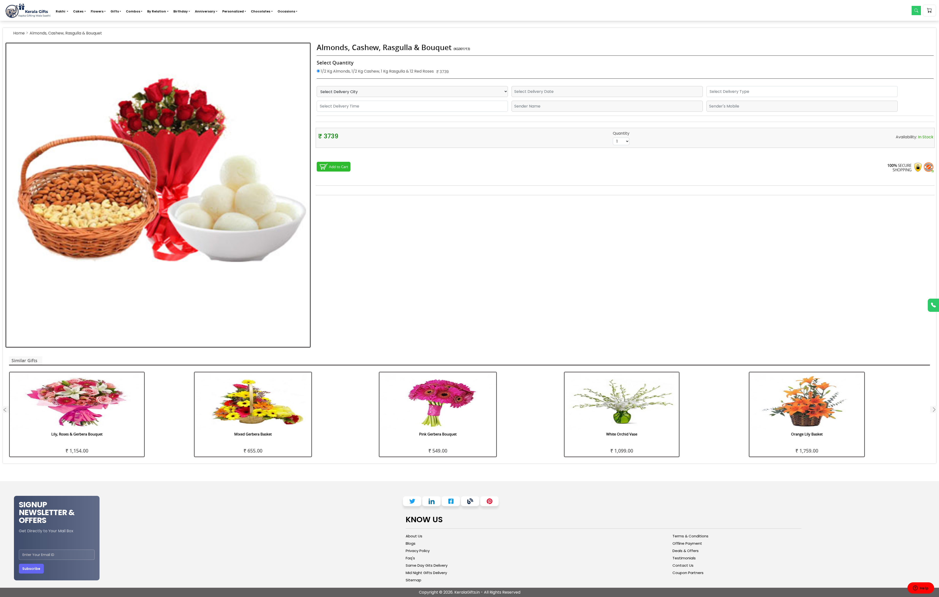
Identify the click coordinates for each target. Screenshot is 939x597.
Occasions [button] (286, 11)
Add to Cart (338, 166)
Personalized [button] (233, 11)
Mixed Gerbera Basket (253, 434)
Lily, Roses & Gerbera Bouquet (76, 434)
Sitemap (413, 580)
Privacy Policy (418, 550)
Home (19, 33)
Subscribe (31, 568)
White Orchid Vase (621, 434)
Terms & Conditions (690, 536)
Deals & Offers (685, 550)
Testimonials (684, 558)
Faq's (410, 558)
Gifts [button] (115, 11)
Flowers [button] (97, 11)
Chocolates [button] (260, 11)
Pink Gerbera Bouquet (438, 434)
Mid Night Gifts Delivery (426, 572)
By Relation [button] (156, 11)
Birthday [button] (180, 11)
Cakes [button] (78, 11)
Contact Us (682, 565)
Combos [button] (133, 11)
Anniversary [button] (205, 11)
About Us (414, 536)
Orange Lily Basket (807, 434)
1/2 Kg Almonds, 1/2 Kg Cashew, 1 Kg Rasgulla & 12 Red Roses (377, 71)
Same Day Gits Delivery (426, 565)
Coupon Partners (688, 572)
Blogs (410, 543)
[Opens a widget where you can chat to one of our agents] (920, 588)
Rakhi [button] (61, 11)
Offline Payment (687, 543)
